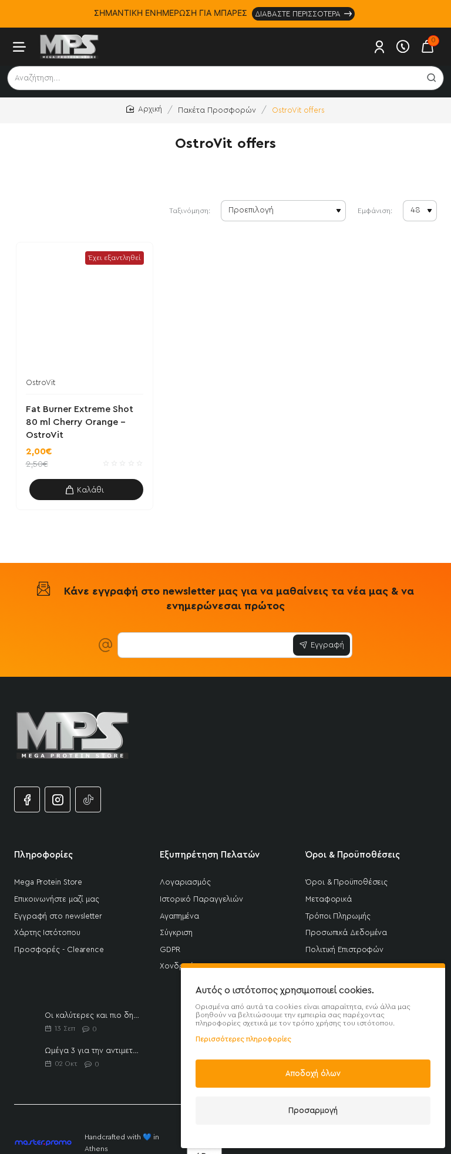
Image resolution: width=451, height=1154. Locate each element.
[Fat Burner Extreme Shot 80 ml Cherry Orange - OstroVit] (85, 310)
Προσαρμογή (313, 1110)
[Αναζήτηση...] (431, 78)
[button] (86, 489)
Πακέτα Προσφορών (217, 110)
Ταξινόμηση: (189, 210)
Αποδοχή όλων (313, 1073)
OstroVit (40, 382)
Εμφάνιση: (375, 210)
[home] (144, 109)
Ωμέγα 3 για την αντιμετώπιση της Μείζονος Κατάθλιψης (94, 1050)
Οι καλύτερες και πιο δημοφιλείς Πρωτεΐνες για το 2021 (94, 1015)
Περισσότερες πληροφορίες (243, 1038)
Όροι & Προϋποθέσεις (352, 855)
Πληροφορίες (43, 855)
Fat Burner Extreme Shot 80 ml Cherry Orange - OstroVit (79, 422)
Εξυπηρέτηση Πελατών (210, 855)
